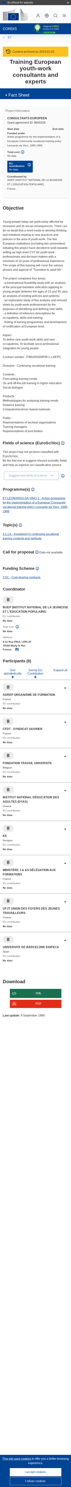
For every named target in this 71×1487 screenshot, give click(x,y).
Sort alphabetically (13, 672)
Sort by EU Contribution (35, 672)
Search (56, 16)
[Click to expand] (65, 688)
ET (10, 37)
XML (39, 993)
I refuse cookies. (35, 1481)
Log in (38, 16)
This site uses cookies (17, 1458)
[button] (47, 16)
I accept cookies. (35, 1472)
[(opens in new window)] (15, 14)
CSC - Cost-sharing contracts (21, 577)
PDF (39, 1003)
